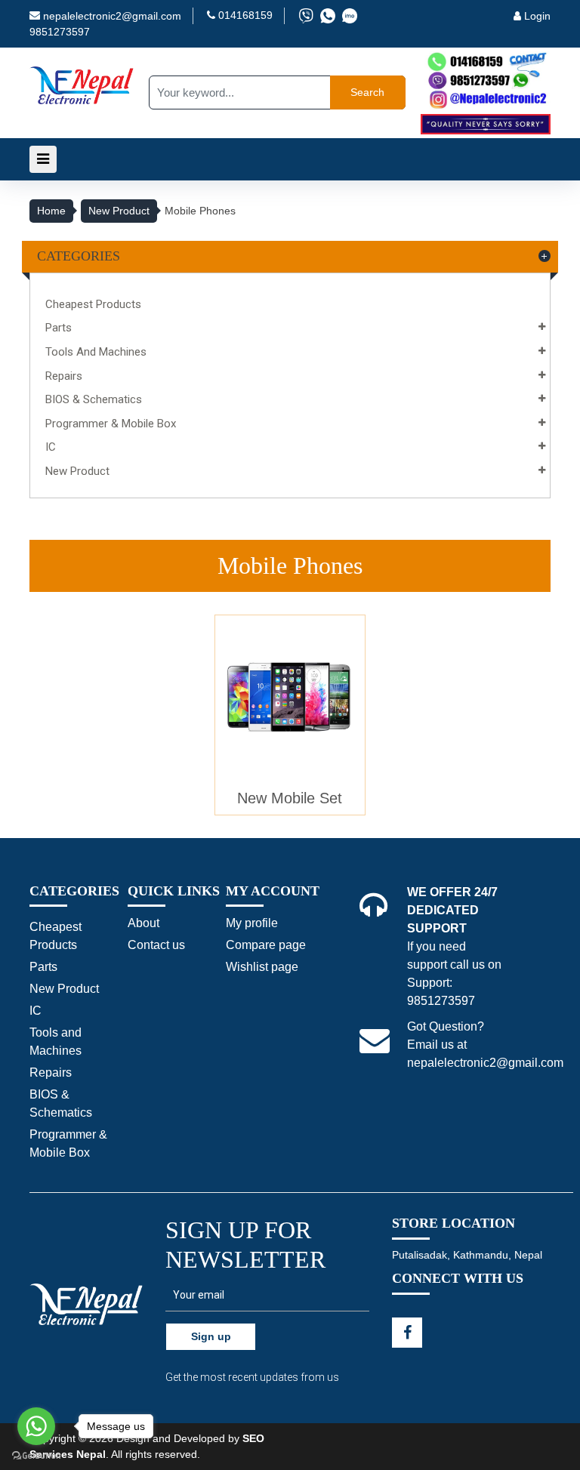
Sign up (211, 1336)
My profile (252, 923)
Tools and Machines (96, 352)
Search (367, 92)
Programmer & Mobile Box (110, 423)
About (143, 923)
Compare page (266, 944)
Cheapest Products (93, 304)
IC (50, 447)
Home (51, 211)
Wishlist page (262, 966)
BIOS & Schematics (93, 399)
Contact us (156, 944)
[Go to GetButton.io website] (36, 1454)
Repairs (63, 376)
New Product (119, 211)
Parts (58, 327)
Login (536, 16)
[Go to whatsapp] (36, 1426)
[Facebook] (407, 1332)
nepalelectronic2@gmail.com (112, 16)
